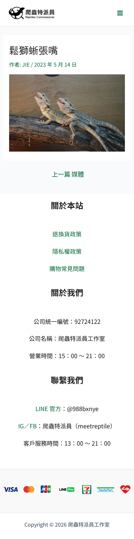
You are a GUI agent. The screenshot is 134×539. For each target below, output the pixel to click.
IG (21, 425)
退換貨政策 (67, 234)
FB (33, 425)
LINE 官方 (48, 408)
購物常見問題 (67, 268)
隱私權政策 (67, 251)
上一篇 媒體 (68, 174)
